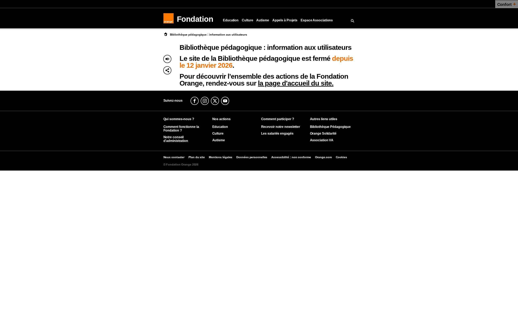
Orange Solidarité (323, 133)
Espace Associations (317, 20)
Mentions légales (220, 157)
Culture (247, 20)
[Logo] (168, 18)
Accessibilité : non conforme (291, 157)
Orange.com (323, 157)
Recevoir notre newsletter (280, 126)
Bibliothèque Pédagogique (330, 126)
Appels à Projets (284, 20)
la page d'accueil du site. (295, 83)
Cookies (341, 157)
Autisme (262, 20)
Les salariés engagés (277, 133)
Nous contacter (174, 157)
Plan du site (196, 157)
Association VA (322, 140)
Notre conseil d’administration (175, 139)
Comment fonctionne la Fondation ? (181, 128)
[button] (167, 70)
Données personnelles (251, 157)
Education (231, 20)
